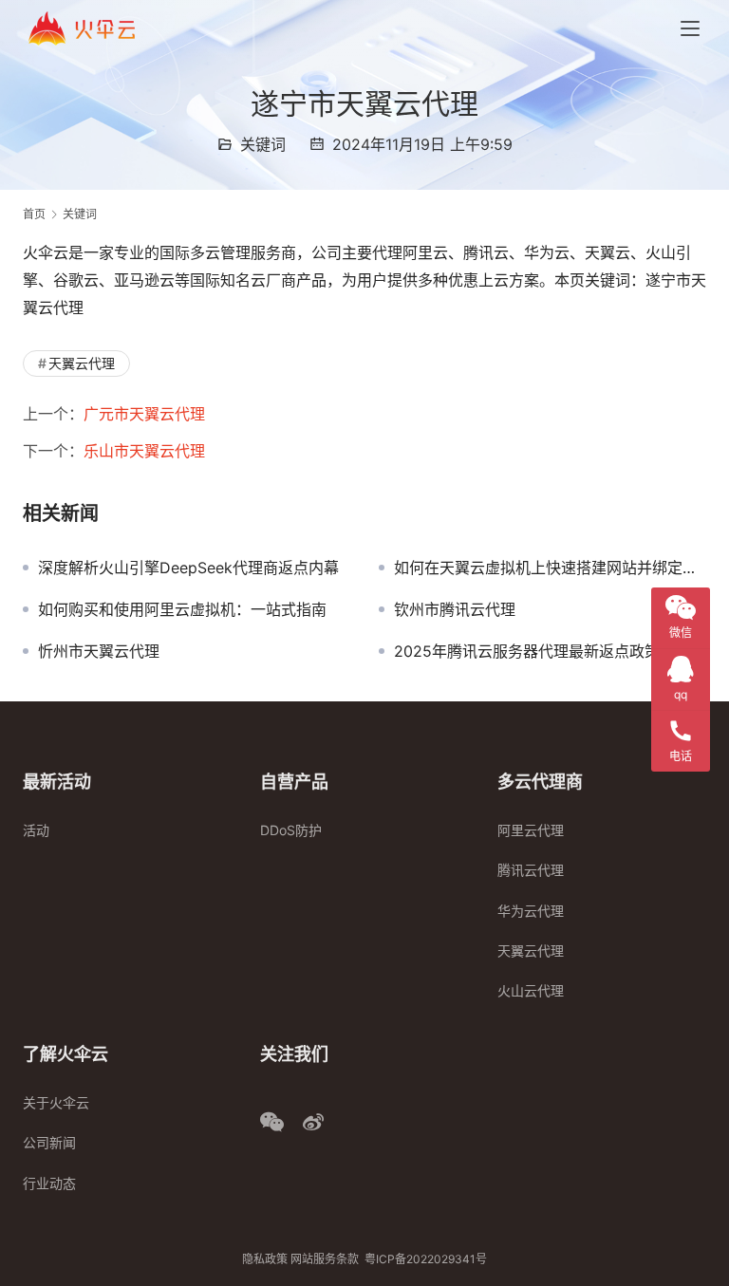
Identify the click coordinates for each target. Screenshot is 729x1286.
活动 (36, 830)
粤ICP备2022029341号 (425, 1259)
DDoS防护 (291, 830)
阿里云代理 (530, 830)
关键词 (263, 144)
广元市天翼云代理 (144, 413)
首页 (34, 214)
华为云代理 (530, 911)
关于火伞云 (56, 1102)
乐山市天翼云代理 (144, 450)
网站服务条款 (324, 1259)
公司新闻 (49, 1142)
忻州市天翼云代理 (98, 651)
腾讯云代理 (530, 870)
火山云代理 (530, 990)
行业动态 (49, 1183)
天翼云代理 (81, 363)
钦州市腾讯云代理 (454, 609)
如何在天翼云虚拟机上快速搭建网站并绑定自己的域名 (550, 567)
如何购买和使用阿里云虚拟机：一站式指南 (182, 609)
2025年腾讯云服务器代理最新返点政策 (527, 651)
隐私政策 (265, 1259)
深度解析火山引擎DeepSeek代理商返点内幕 (188, 567)
